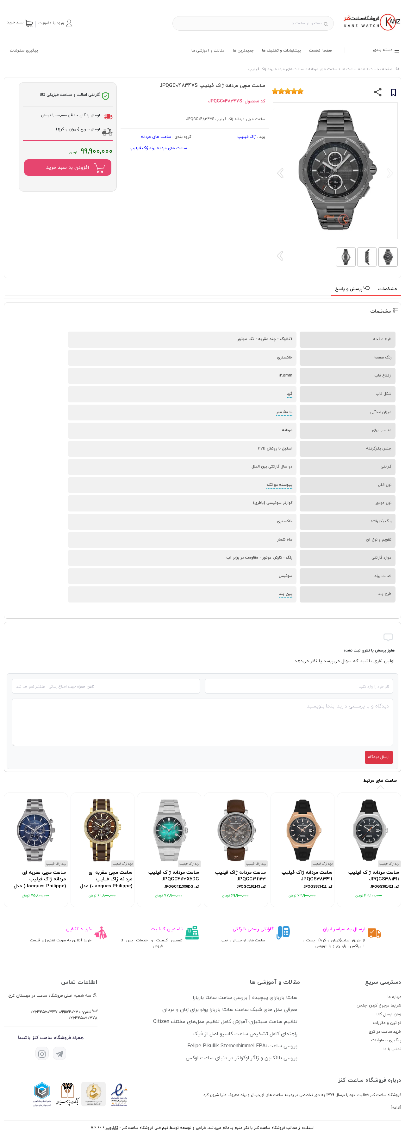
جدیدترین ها (243, 50)
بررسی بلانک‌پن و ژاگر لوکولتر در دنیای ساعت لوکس (241, 1058)
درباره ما (394, 997)
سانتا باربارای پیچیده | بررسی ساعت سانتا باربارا (245, 997)
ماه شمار (284, 539)
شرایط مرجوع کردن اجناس (379, 1005)
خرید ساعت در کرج (385, 1032)
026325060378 (82, 1018)
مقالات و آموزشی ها (208, 50)
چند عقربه (267, 339)
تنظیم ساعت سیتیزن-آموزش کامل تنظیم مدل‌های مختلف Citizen (225, 1021)
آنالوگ (286, 339)
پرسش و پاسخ (349, 289)
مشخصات (387, 289)
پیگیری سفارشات (24, 50)
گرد (289, 394)
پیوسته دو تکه (279, 485)
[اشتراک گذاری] (378, 93)
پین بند (285, 594)
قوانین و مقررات (387, 1023)
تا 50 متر (284, 412)
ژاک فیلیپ (246, 137)
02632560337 (44, 1012)
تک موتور (245, 339)
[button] (55, 23)
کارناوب (112, 1128)
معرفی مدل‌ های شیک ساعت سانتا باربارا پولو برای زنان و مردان (229, 1009)
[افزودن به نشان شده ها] (393, 93)
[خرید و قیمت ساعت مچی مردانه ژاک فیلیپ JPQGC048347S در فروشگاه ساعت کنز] (371, 31)
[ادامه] (396, 1107)
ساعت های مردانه (156, 137)
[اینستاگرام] (42, 1053)
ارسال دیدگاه (378, 757)
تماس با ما (392, 1049)
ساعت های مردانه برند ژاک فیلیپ (158, 148)
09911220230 (70, 1012)
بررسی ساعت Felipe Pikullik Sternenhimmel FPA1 (242, 1046)
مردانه (287, 430)
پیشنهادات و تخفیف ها (281, 50)
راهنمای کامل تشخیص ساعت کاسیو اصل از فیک (245, 1034)
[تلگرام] (59, 1053)
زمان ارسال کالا (389, 1014)
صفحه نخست (320, 50)
